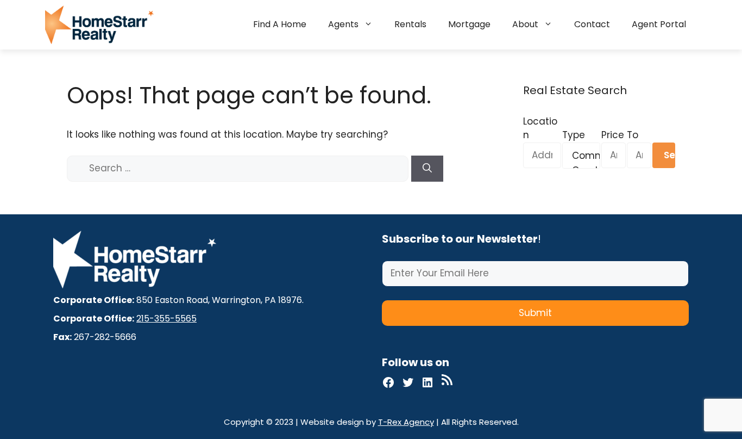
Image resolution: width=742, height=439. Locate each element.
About (525, 24)
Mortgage (469, 24)
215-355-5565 (166, 318)
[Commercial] (581, 156)
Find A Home (279, 24)
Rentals (410, 24)
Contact (592, 24)
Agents (343, 24)
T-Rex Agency (406, 422)
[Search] (427, 169)
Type (573, 134)
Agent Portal (659, 24)
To (632, 134)
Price (612, 134)
